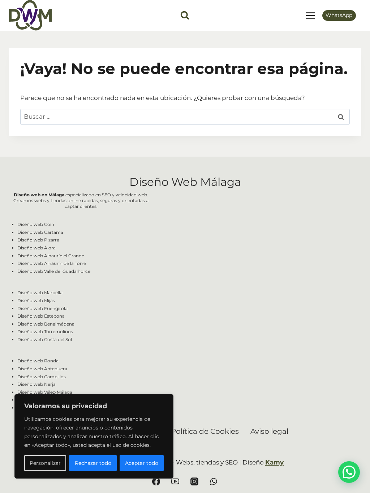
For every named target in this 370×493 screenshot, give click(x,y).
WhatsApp (339, 15)
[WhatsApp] (213, 481)
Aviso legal (269, 431)
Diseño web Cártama (40, 232)
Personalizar (45, 463)
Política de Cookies (205, 431)
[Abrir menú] (310, 15)
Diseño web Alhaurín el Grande (50, 255)
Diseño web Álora (36, 247)
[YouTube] (175, 481)
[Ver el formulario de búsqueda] (185, 15)
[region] (93, 436)
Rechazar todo (93, 463)
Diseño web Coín (35, 224)
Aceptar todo (141, 463)
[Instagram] (194, 481)
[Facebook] (156, 481)
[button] (349, 472)
